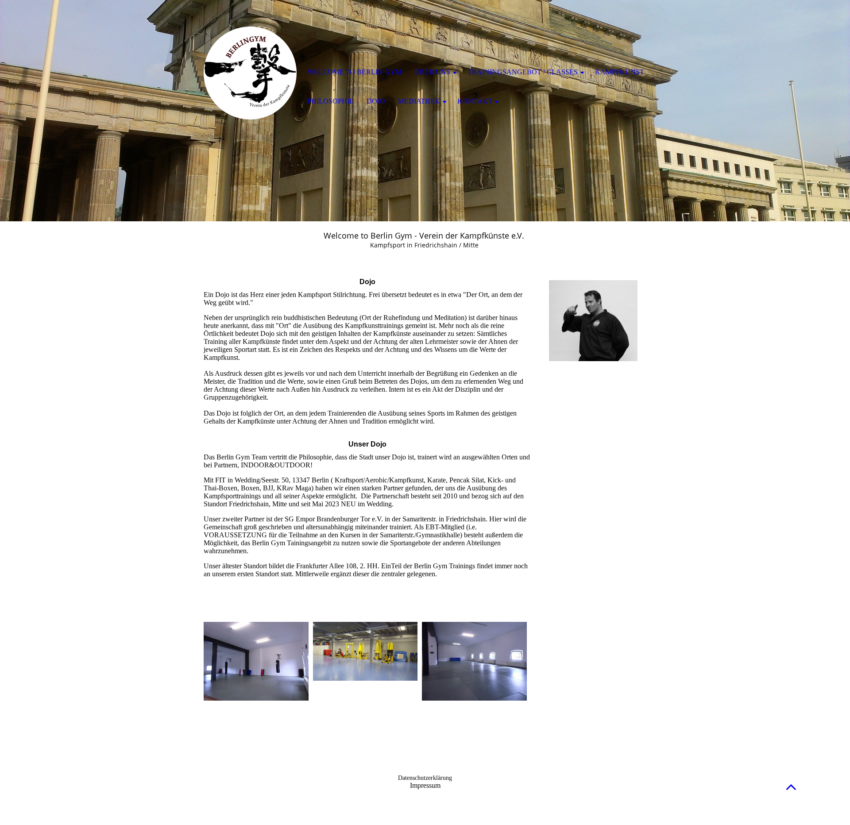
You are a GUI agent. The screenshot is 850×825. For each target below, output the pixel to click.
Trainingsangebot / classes (523, 72)
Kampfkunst (619, 72)
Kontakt (474, 101)
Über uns (432, 72)
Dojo (376, 101)
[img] (250, 73)
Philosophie (330, 101)
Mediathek (419, 101)
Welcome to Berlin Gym (354, 72)
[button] (791, 786)
